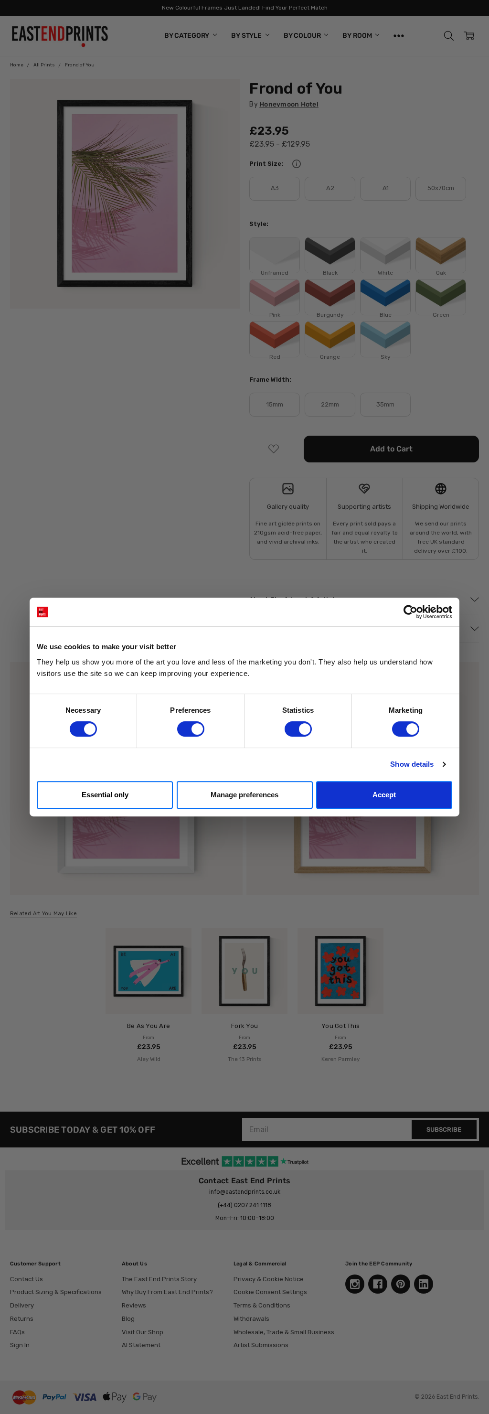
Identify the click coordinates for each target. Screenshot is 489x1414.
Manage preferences (244, 795)
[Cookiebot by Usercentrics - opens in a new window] (410, 612)
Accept (384, 795)
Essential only (105, 795)
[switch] (190, 729)
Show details (412, 764)
